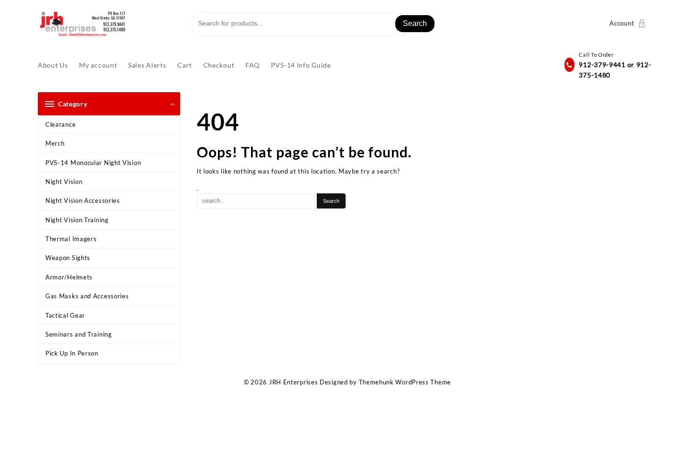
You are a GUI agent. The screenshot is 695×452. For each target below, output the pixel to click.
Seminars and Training (78, 334)
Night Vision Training (77, 220)
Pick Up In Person (71, 353)
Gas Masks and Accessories (87, 296)
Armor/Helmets (69, 277)
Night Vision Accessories (82, 200)
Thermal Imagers (71, 239)
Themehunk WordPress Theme (405, 382)
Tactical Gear (65, 315)
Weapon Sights (67, 257)
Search (415, 23)
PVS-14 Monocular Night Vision (93, 162)
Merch (55, 143)
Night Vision (63, 181)
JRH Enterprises (293, 382)
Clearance (60, 124)
